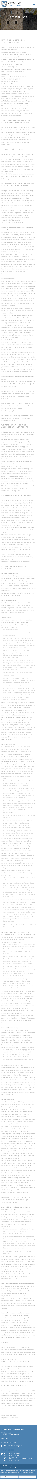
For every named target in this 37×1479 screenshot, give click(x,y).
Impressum (5, 1468)
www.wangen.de (14, 57)
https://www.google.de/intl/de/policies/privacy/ (16, 562)
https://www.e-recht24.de (9, 1415)
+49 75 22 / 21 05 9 (10, 1442)
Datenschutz (14, 1468)
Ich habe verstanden (27, 1477)
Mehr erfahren (9, 1477)
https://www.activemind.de (10, 1418)
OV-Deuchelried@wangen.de (13, 1446)
